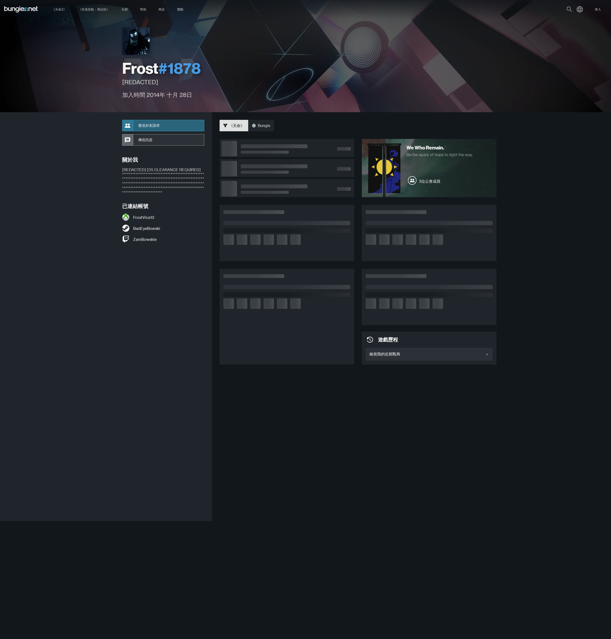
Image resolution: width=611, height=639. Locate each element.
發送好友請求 (149, 125)
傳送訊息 (145, 140)
